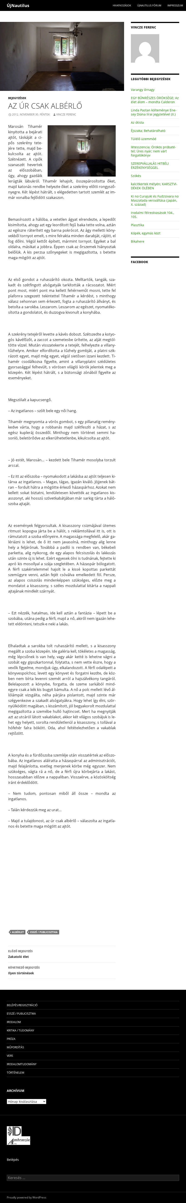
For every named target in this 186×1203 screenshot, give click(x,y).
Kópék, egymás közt (145, 233)
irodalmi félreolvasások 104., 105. (152, 214)
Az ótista (137, 122)
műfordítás (15, 1047)
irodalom (14, 1022)
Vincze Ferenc (66, 114)
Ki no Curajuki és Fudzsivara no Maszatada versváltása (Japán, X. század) (155, 200)
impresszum (175, 5)
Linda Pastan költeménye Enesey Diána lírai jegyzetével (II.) (153, 112)
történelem (15, 1073)
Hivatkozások (122, 5)
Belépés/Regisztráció (22, 1005)
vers (10, 1056)
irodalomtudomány (22, 1064)
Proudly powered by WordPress (26, 1197)
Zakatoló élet (20, 954)
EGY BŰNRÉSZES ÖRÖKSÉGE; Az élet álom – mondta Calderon (155, 100)
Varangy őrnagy (142, 89)
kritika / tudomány (20, 1030)
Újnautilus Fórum (149, 5)
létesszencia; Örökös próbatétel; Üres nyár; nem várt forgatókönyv (153, 151)
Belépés (13, 1159)
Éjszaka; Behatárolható (148, 130)
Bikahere (137, 241)
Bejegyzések (17, 98)
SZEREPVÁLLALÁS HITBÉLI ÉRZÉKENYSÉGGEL (150, 165)
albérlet (18, 932)
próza (11, 1039)
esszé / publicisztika (44, 932)
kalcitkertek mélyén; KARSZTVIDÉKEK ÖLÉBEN (154, 186)
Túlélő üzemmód (143, 139)
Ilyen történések (24, 970)
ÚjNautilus (18, 5)
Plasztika (137, 225)
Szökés (136, 176)
